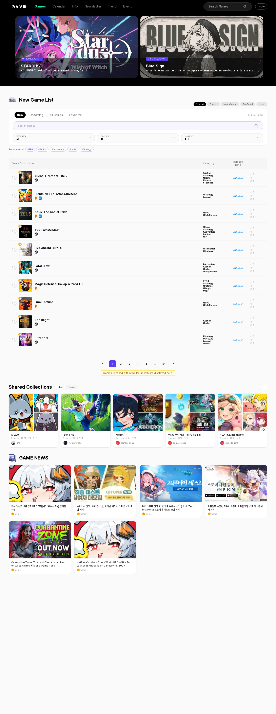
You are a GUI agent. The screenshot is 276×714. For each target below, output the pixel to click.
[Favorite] (14, 177)
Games (40, 6)
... (155, 363)
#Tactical (208, 182)
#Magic (207, 288)
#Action (42, 149)
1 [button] (82, 438)
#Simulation (209, 248)
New (20, 115)
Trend (112, 6)
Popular (213, 104)
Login (261, 6)
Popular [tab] (71, 387)
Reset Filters (257, 115)
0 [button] (30, 438)
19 (163, 363)
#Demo (206, 227)
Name (262, 104)
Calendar (59, 6)
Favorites (75, 115)
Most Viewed (230, 104)
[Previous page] (102, 363)
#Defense (208, 286)
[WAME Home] (19, 6)
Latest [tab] (60, 387)
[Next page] (173, 363)
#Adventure (58, 149)
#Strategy (87, 149)
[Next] (264, 387)
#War (205, 291)
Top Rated (248, 104)
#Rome (206, 178)
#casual (207, 197)
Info (75, 6)
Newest (200, 104)
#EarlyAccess (210, 271)
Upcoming (36, 115)
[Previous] (257, 387)
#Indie (73, 149)
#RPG (30, 149)
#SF (205, 237)
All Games (56, 115)
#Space (207, 180)
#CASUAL (208, 338)
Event (127, 6)
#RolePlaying (210, 215)
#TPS (206, 281)
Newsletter (92, 6)
